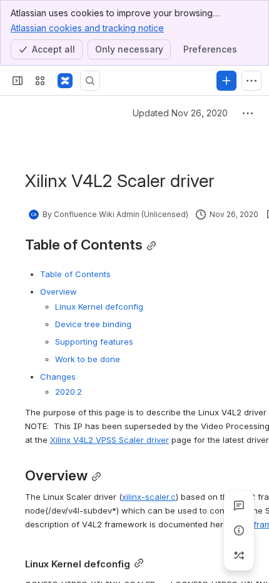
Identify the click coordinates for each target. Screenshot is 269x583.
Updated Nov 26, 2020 (180, 113)
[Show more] (251, 81)
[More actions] (248, 113)
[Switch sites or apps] (40, 81)
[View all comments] (239, 505)
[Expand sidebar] (18, 81)
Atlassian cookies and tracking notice (87, 28)
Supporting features (94, 342)
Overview (58, 291)
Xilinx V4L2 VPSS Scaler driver (109, 440)
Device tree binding (93, 324)
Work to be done (87, 359)
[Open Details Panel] (239, 530)
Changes (58, 377)
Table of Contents (75, 274)
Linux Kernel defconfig (99, 307)
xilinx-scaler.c (149, 497)
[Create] (226, 81)
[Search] (90, 81)
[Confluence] (65, 81)
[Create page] (239, 555)
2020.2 (68, 392)
